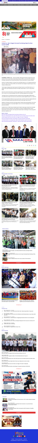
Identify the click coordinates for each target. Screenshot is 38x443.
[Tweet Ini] (29, 145)
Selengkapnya (18, 262)
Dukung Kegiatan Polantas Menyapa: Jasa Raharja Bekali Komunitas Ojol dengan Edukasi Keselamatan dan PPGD (17, 251)
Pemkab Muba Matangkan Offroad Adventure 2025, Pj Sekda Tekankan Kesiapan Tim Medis (21, 400)
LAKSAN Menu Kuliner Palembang (9, 323)
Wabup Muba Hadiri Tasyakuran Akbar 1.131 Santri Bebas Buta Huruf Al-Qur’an (15, 355)
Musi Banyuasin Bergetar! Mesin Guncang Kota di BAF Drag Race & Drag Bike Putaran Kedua (21, 409)
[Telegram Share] (33, 145)
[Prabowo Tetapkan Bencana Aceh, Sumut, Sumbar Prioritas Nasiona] (4, 259)
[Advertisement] (19, 13)
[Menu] (2, 2)
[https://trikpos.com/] (5, 2)
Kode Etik (25, 439)
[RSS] (24, 436)
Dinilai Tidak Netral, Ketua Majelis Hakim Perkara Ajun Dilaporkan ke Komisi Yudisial (16, 361)
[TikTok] (23, 436)
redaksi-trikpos (6, 46)
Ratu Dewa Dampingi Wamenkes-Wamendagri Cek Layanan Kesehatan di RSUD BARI (16, 118)
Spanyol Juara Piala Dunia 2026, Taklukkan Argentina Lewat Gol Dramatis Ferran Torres (27, 301)
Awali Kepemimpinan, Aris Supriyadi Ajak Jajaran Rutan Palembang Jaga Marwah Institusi (18, 168)
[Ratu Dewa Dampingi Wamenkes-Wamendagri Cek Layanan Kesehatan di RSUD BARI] (7, 164)
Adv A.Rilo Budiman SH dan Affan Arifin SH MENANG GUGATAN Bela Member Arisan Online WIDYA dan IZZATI (20, 314)
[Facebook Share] (27, 145)
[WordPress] (17, 436)
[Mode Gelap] (34, 2)
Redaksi (13, 439)
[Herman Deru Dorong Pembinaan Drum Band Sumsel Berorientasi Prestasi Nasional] (19, 278)
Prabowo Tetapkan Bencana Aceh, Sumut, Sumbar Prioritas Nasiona (19, 258)
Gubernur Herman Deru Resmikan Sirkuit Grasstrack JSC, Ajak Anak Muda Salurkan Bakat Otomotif (20, 404)
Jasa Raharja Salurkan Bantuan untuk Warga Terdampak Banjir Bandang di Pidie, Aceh (21, 254)
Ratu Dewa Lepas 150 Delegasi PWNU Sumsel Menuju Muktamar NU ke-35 (14, 114)
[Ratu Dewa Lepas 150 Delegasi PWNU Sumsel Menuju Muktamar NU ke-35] (7, 153)
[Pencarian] (35, 2)
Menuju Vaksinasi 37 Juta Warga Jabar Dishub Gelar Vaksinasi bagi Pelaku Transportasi (18, 311)
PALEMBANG (4, 41)
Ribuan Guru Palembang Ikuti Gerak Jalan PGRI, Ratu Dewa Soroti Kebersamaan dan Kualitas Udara (18, 115)
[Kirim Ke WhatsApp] (35, 145)
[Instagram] (19, 436)
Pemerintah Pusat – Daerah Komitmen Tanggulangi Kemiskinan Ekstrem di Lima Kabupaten (19, 317)
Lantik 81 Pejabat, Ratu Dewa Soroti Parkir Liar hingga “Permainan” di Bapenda (15, 117)
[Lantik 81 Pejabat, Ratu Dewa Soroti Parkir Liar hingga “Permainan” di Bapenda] (31, 153)
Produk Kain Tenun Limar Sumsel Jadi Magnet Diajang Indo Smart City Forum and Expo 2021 (19, 320)
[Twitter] (15, 436)
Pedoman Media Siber (18, 439)
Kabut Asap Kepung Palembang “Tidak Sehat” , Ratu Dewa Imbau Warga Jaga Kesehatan (17, 121)
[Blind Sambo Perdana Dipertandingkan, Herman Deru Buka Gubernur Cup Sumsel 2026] (10, 295)
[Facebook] (13, 436)
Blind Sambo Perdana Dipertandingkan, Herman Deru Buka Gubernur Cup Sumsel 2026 (10, 301)
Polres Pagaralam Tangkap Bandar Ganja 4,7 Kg (12, 326)
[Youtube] (21, 436)
